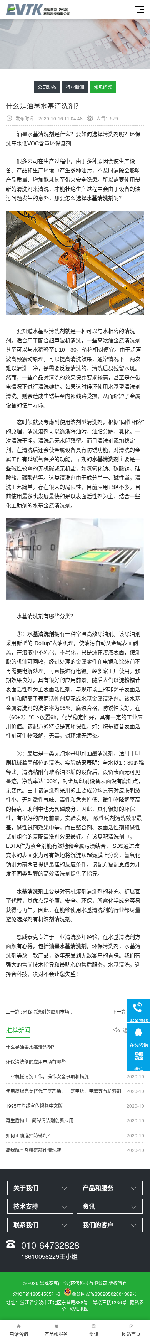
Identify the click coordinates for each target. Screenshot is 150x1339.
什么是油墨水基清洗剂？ (75, 1047)
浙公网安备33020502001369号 (104, 1293)
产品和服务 (56, 1334)
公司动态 (47, 87)
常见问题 (103, 87)
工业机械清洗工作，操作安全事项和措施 (75, 1076)
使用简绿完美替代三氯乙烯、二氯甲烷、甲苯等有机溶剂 (75, 1091)
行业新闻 (75, 87)
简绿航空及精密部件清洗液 (75, 1150)
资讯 (93, 1334)
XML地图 (79, 1308)
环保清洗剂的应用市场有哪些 (75, 1061)
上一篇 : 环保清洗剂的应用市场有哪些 (40, 1011)
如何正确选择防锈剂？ (75, 1135)
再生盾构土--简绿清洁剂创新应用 (75, 1120)
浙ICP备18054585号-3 (36, 1293)
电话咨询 (19, 1334)
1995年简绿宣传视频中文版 (75, 1105)
